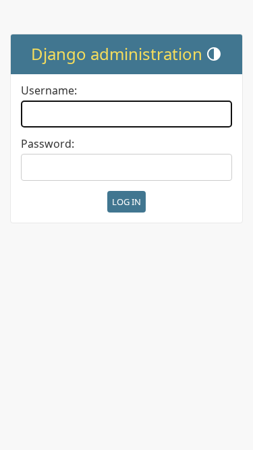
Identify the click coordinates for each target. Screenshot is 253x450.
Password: (47, 144)
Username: (49, 90)
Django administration (116, 54)
